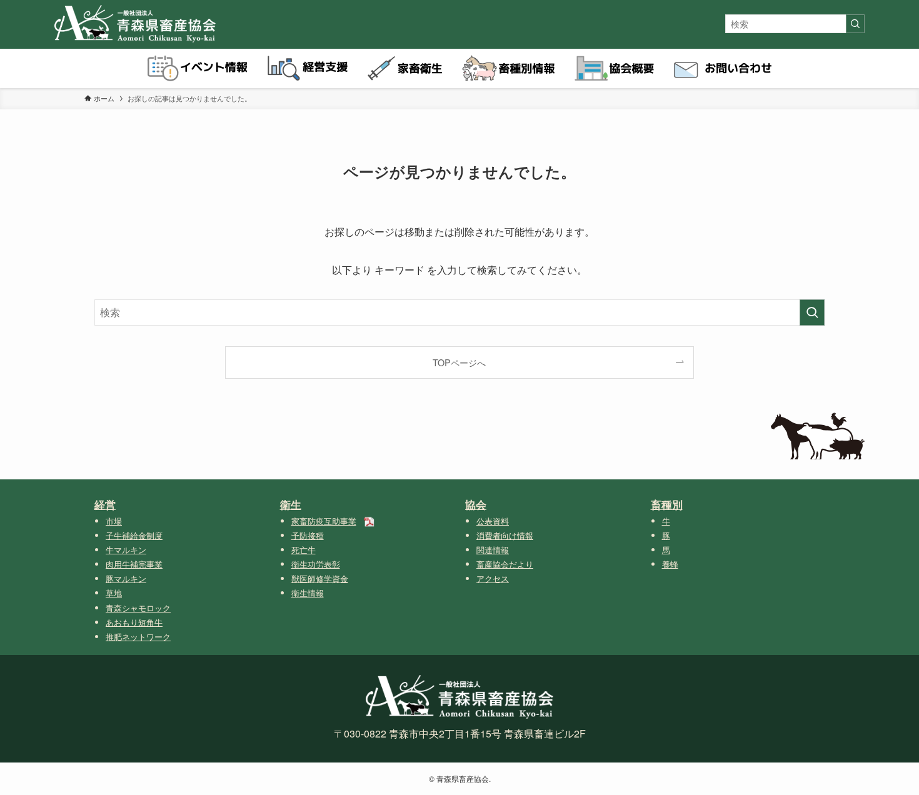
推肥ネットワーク (138, 636)
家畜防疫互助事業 (323, 521)
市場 (114, 521)
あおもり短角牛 (134, 622)
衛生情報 (307, 593)
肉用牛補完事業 (134, 564)
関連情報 (492, 550)
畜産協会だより (504, 564)
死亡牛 (303, 550)
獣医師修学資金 (319, 578)
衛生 (290, 504)
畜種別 (667, 504)
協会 (475, 504)
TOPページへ (459, 362)
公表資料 (492, 521)
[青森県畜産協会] (135, 23)
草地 (114, 593)
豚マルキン (126, 578)
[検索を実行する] (855, 23)
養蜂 (670, 564)
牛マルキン (126, 550)
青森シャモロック (138, 608)
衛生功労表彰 (315, 564)
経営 (105, 504)
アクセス (492, 578)
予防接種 (307, 535)
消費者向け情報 (504, 535)
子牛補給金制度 (134, 535)
